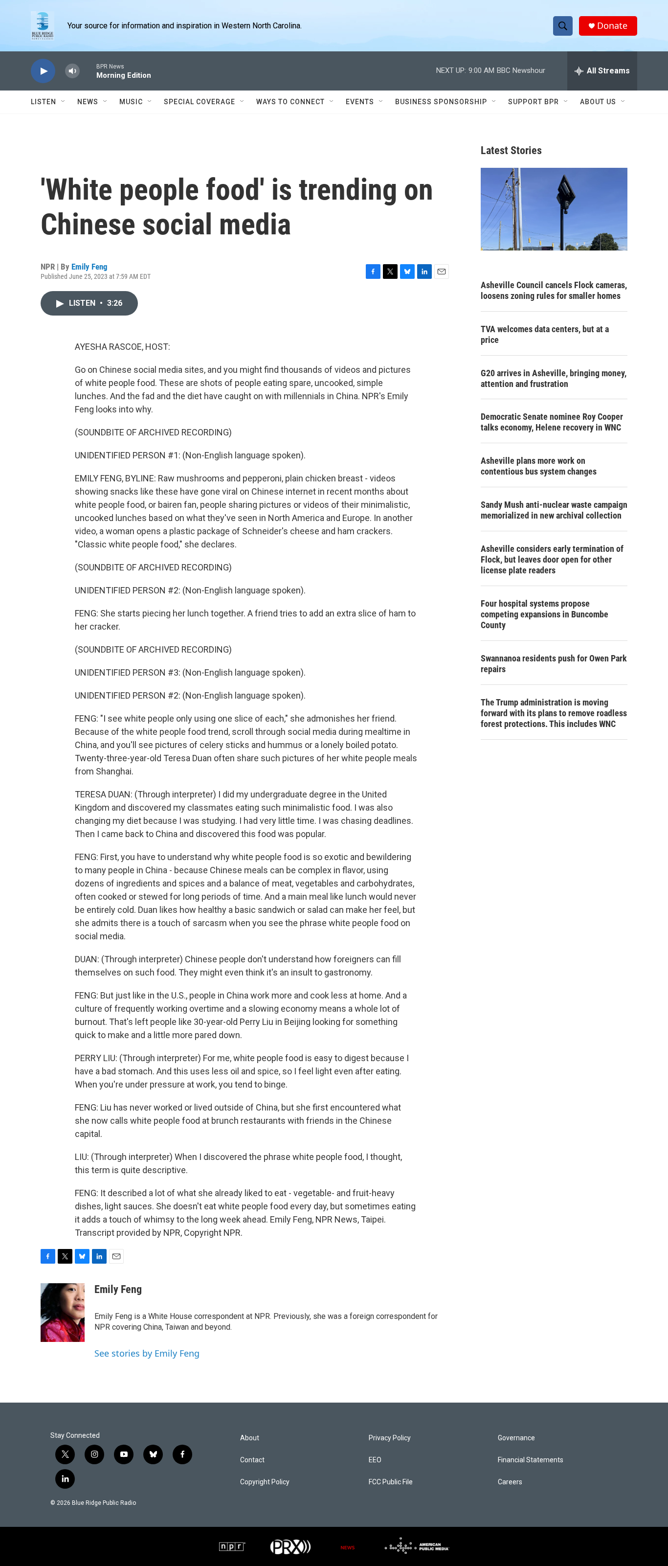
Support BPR (533, 102)
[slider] (88, 71)
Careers (510, 1482)
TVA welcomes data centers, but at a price (545, 334)
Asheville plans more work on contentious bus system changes (539, 466)
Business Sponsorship (441, 102)
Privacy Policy (390, 1438)
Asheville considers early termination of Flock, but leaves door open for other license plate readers (552, 559)
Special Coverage (199, 102)
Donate (612, 26)
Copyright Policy (264, 1482)
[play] (43, 71)
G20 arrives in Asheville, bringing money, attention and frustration (553, 378)
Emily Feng (89, 267)
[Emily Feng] (63, 1312)
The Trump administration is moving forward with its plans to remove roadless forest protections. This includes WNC (554, 713)
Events (360, 102)
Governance (516, 1438)
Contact (252, 1460)
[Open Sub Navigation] (63, 102)
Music (131, 102)
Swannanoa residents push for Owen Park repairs (554, 663)
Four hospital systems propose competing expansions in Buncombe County (544, 614)
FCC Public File (391, 1482)
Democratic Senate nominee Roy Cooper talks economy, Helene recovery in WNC (552, 421)
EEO (375, 1460)
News (87, 102)
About (249, 1438)
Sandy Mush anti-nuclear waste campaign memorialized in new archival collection (554, 510)
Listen (43, 102)
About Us (598, 102)
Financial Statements (530, 1460)
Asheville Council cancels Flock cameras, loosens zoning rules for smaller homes (554, 290)
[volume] (72, 71)
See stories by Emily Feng (147, 1353)
